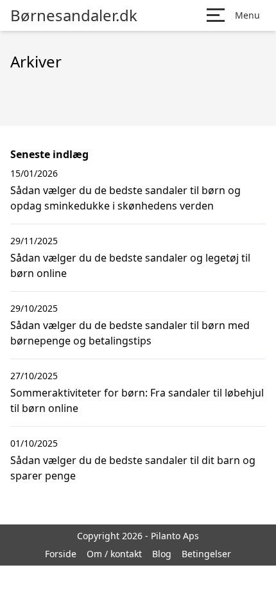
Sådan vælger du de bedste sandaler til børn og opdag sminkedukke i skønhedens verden (125, 198)
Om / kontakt (114, 554)
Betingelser (206, 554)
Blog (161, 554)
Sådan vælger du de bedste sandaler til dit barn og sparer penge (132, 468)
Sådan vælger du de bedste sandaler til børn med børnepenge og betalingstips (130, 333)
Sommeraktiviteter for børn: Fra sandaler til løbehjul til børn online (137, 400)
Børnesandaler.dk (73, 15)
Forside (60, 554)
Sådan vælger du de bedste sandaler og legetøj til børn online (130, 265)
